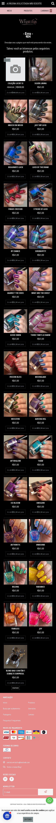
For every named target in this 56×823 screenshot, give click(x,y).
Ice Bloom (15, 502)
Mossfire (15, 418)
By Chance (15, 251)
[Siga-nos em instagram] (5, 779)
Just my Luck (40, 125)
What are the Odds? (40, 293)
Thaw (40, 460)
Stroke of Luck (40, 209)
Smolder (40, 502)
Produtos (31, 702)
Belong (15, 586)
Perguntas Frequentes (11, 720)
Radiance (40, 586)
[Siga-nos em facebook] (11, 779)
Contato (31, 714)
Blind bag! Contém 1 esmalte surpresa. (15, 672)
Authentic (15, 544)
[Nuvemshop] (28, 801)
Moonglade (40, 376)
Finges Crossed (15, 209)
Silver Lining (40, 83)
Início (5, 702)
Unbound (40, 544)
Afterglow (15, 460)
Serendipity (40, 251)
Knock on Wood (15, 125)
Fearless (15, 628)
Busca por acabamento (11, 708)
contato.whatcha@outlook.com (18, 762)
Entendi (28, 819)
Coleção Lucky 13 (15, 83)
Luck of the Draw (40, 167)
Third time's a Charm (40, 335)
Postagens (7, 714)
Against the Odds (15, 293)
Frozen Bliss (16, 376)
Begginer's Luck (15, 167)
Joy (40, 628)
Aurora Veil (40, 418)
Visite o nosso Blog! (14, 767)
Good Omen (15, 335)
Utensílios (32, 708)
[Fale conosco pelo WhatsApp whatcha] (49, 800)
